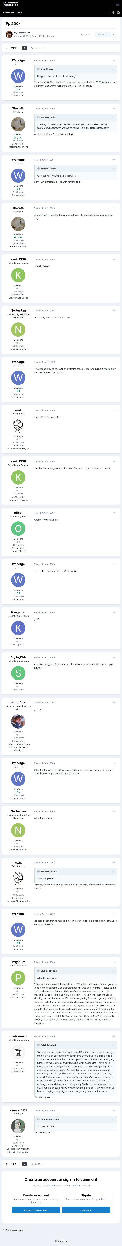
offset (18, 512)
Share (86, 34)
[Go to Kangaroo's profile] (18, 628)
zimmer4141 (18, 1110)
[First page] (6, 48)
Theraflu (18, 108)
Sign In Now (86, 1210)
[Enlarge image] (72, 134)
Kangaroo (18, 612)
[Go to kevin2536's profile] (18, 275)
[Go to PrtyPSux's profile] (18, 978)
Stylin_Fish (18, 657)
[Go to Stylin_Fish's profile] (18, 673)
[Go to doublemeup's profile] (18, 1052)
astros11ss (18, 702)
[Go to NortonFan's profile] (18, 329)
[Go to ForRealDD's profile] (9, 34)
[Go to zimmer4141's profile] (18, 1126)
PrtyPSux (18, 962)
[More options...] (114, 60)
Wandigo (18, 60)
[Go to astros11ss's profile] (18, 721)
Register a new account (36, 1210)
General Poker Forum (42, 36)
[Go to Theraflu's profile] (18, 124)
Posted (44, 60)
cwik (18, 410)
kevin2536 (18, 259)
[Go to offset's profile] (18, 528)
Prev (13, 48)
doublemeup (18, 1036)
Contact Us (61, 1241)
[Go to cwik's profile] (18, 426)
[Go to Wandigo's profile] (18, 76)
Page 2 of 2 (37, 48)
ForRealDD (24, 32)
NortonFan (18, 310)
